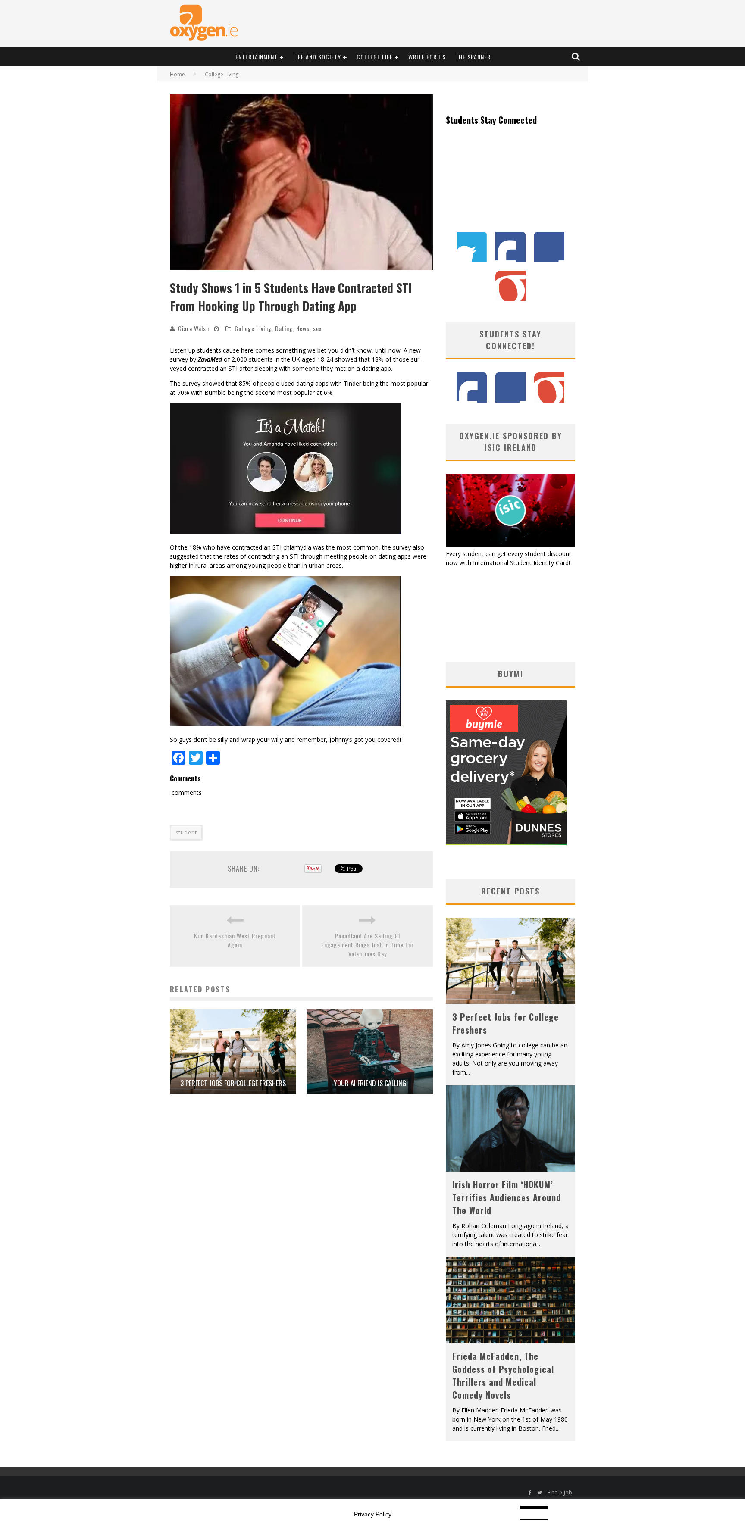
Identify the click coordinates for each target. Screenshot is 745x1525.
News (303, 328)
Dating (284, 328)
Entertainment (256, 56)
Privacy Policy (372, 1514)
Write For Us (427, 56)
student (186, 832)
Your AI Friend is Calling (370, 1083)
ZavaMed (210, 359)
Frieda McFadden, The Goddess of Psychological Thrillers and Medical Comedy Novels (503, 1375)
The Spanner (473, 56)
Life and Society (317, 56)
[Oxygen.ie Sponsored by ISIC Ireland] (510, 545)
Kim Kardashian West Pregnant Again (235, 940)
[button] (301, 182)
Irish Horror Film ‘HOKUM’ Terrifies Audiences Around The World (506, 1197)
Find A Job (560, 1492)
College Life (375, 56)
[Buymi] (506, 843)
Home (177, 74)
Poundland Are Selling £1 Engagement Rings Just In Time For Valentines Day (367, 944)
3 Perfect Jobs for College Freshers (233, 1083)
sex (317, 328)
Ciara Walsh (193, 328)
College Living (253, 328)
